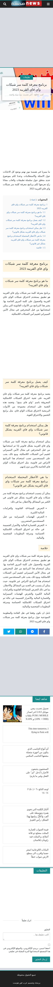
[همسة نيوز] (26, 3)
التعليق (47, 929)
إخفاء (33, 200)
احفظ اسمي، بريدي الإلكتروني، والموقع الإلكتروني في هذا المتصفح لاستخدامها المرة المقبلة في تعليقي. (26, 950)
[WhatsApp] (20, 631)
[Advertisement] (26, 37)
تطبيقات (26, 77)
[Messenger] (32, 631)
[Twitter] (8, 631)
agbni (36, 94)
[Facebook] (44, 631)
